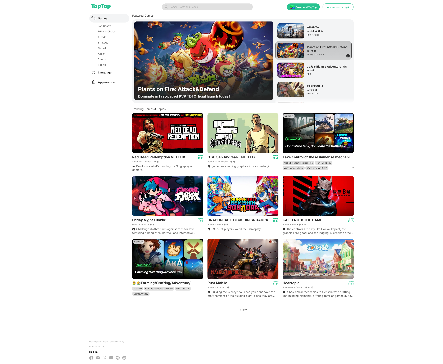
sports (102, 59)
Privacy (120, 341)
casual (102, 48)
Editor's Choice (106, 31)
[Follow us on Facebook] (91, 358)
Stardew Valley (141, 293)
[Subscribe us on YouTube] (111, 358)
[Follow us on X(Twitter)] (104, 358)
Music (135, 224)
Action (148, 161)
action (101, 53)
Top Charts (104, 25)
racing (102, 64)
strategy (103, 42)
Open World (222, 161)
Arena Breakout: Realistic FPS (298, 162)
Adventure (137, 161)
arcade (102, 37)
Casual (299, 287)
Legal (104, 341)
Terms (112, 341)
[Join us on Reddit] (118, 358)
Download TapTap (306, 7)
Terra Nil (138, 288)
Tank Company (323, 162)
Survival (220, 287)
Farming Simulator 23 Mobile (159, 288)
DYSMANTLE (182, 288)
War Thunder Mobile (293, 168)
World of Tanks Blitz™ (317, 168)
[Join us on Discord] (98, 358)
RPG (218, 224)
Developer (94, 341)
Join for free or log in (338, 7)
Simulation (288, 287)
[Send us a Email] (124, 358)
